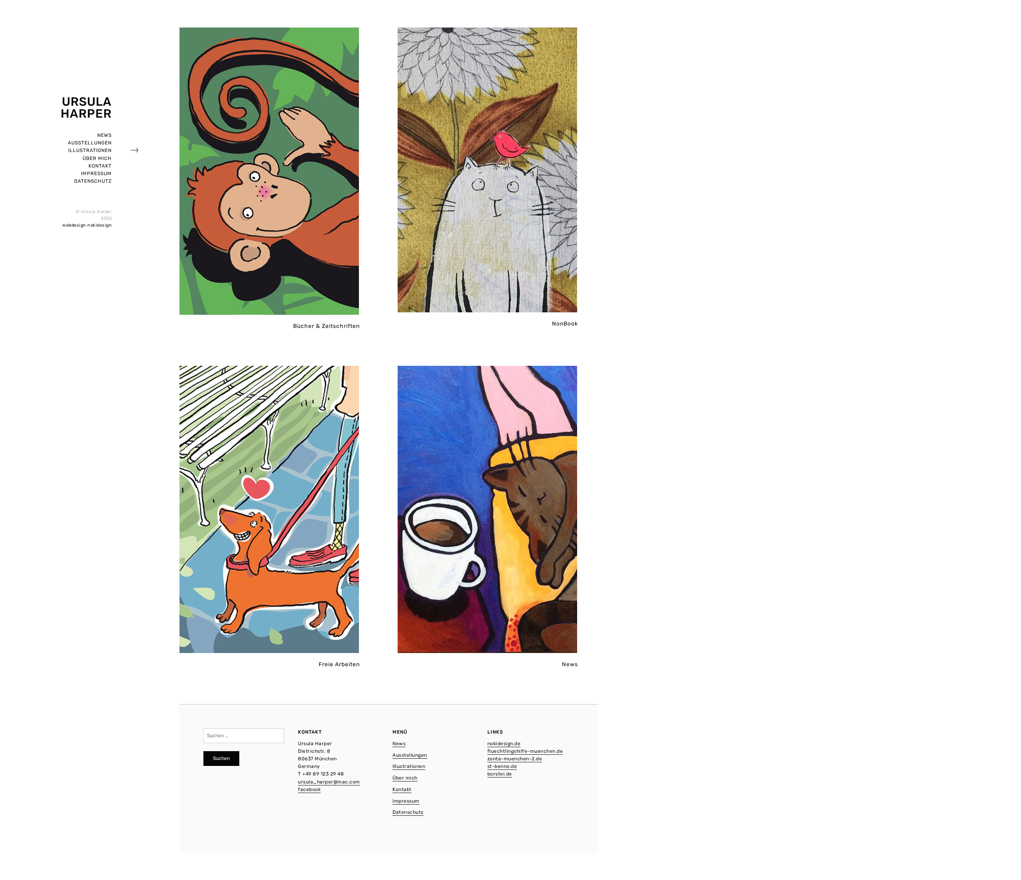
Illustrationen (90, 150)
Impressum (96, 173)
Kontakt (100, 166)
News (104, 135)
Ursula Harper (86, 108)
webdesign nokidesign (87, 225)
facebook (309, 789)
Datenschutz (93, 181)
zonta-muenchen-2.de (514, 759)
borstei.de (499, 774)
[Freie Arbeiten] (269, 509)
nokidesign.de (504, 743)
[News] (488, 509)
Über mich (97, 158)
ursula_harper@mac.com (329, 782)
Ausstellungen (90, 143)
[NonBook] (488, 170)
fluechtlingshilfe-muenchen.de (525, 751)
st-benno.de (502, 766)
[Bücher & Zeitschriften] (269, 171)
